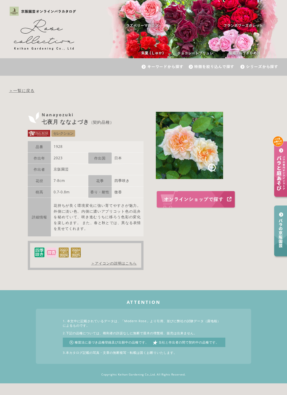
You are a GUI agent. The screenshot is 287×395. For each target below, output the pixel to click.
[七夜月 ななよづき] (189, 145)
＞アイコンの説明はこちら (114, 263)
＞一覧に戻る (22, 90)
